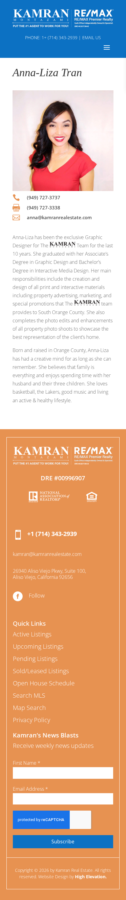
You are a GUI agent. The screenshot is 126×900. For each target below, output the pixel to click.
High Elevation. (91, 876)
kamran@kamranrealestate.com (47, 554)
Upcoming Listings (38, 646)
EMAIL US (91, 37)
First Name (26, 762)
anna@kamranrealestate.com (59, 217)
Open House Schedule (44, 683)
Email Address (30, 789)
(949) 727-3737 (43, 197)
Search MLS (29, 695)
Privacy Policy (31, 720)
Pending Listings (35, 658)
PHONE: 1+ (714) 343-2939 (51, 37)
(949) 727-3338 (43, 207)
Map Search (29, 707)
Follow (37, 595)
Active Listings (32, 634)
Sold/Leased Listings (41, 671)
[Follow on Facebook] (18, 596)
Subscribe (62, 841)
